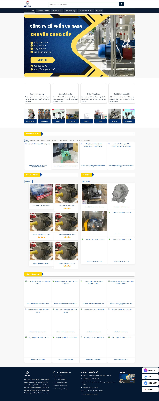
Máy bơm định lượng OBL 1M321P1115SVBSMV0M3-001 (121, 166)
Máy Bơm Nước (43, 11)
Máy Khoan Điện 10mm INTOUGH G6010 (38, 331)
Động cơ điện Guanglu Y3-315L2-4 (38, 234)
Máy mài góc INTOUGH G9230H (93, 331)
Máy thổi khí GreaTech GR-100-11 (121, 206)
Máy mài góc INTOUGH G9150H (38, 359)
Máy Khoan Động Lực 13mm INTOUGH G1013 (93, 303)
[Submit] (121, 4)
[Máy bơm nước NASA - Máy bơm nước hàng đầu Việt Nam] (34, 4)
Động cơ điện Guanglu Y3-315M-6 (38, 263)
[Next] (136, 117)
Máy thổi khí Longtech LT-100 (121, 261)
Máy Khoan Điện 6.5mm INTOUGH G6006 (65, 331)
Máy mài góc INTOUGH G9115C (121, 359)
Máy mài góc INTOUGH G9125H (66, 359)
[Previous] (22, 117)
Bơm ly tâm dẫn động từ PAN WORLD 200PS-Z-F (65, 303)
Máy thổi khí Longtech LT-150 (121, 234)
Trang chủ (30, 11)
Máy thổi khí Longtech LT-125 (94, 261)
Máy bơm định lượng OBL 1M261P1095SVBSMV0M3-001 (93, 166)
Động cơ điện (71, 11)
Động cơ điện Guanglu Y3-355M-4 (64, 234)
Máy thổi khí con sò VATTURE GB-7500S (94, 206)
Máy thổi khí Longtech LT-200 (94, 234)
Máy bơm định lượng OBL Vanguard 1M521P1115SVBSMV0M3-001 (38, 166)
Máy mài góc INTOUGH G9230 (121, 331)
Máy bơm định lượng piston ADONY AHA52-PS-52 (66, 166)
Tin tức (99, 11)
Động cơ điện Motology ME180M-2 (38, 205)
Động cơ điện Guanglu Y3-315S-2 (64, 263)
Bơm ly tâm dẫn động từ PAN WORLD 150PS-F (38, 303)
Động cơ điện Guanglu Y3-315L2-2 (64, 205)
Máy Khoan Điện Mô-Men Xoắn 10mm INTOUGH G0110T (121, 304)
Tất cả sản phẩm (86, 11)
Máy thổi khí (57, 11)
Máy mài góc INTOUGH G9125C (93, 359)
